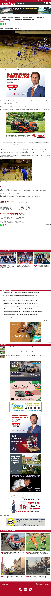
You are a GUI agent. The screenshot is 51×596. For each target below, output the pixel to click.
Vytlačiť (49, 224)
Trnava (2, 552)
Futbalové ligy (28, 552)
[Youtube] (50, 3)
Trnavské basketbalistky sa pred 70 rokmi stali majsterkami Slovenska (20, 308)
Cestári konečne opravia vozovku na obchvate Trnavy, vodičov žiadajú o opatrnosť (37, 577)
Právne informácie (19, 583)
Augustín (49, 0)
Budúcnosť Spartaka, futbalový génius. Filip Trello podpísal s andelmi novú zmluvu (23, 355)
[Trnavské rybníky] (25, 10)
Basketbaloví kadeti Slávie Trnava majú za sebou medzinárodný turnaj (20, 314)
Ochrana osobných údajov (29, 583)
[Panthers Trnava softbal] (25, 522)
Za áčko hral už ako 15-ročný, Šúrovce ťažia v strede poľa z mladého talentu (37, 553)
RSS (44, 583)
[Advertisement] (11, 237)
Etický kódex (36, 583)
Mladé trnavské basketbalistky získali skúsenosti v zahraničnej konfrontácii (7, 266)
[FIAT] (25, 391)
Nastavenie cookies (39, 584)
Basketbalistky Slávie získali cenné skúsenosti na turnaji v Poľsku (41, 266)
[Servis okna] (25, 407)
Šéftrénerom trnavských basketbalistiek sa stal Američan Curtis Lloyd (20, 300)
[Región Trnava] (25, 464)
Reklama (41, 583)
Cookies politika (47, 584)
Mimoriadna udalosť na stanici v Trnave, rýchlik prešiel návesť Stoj (12, 553)
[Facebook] (47, 3)
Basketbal (4, 21)
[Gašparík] (25, 443)
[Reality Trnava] (25, 503)
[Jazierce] (25, 332)
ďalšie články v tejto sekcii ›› (45, 320)
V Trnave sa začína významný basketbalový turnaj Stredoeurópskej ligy (23, 266)
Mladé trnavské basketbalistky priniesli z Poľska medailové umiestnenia (21, 303)
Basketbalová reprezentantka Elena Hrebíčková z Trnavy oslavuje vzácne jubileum (23, 311)
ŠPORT (1, 21)
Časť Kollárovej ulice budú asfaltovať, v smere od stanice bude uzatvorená (12, 577)
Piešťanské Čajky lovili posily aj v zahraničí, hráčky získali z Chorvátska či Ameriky (23, 317)
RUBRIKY (21, 3)
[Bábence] (25, 483)
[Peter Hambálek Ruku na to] (25, 83)
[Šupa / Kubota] (25, 125)
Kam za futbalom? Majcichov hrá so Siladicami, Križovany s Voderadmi (21, 346)
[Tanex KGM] (25, 371)
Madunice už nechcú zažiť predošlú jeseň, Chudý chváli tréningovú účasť (21, 351)
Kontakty (48, 583)
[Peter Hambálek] (25, 423)
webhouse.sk (31, 594)
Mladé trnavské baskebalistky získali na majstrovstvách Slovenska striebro (21, 306)
